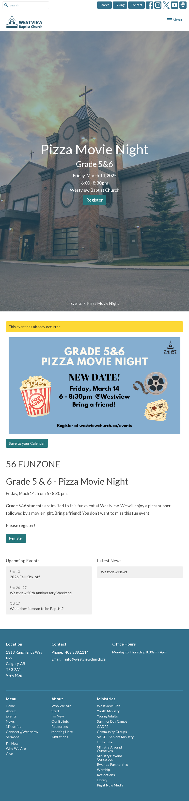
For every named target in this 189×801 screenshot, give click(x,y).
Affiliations (59, 737)
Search (104, 5)
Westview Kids (108, 706)
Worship (103, 769)
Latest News (109, 560)
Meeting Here (62, 732)
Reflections (106, 775)
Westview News (114, 572)
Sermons (12, 737)
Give (9, 753)
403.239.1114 (77, 652)
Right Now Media (110, 785)
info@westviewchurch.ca (85, 659)
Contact (136, 5)
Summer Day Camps (112, 721)
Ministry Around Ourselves (109, 749)
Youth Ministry (108, 711)
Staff (55, 711)
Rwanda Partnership (112, 764)
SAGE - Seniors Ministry (115, 737)
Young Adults (107, 716)
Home (10, 706)
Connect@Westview (22, 732)
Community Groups (112, 732)
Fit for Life (104, 742)
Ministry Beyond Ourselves (109, 757)
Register (94, 200)
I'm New (12, 743)
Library (102, 780)
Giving (120, 5)
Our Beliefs (60, 721)
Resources (59, 726)
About (11, 711)
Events (76, 303)
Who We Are (16, 748)
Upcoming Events (23, 560)
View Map (14, 675)
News (10, 721)
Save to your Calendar (27, 443)
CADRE (103, 726)
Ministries (13, 726)
